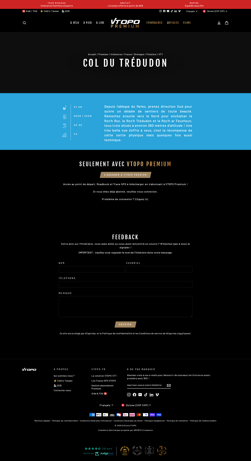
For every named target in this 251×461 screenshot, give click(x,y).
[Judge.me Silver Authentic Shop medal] (137, 450)
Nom (62, 263)
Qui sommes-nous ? (64, 375)
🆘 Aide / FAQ (29, 11)
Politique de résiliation (177, 421)
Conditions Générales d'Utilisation (96, 421)
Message (65, 293)
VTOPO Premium (175, 184)
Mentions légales (42, 421)
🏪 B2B (66, 11)
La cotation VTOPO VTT (104, 375)
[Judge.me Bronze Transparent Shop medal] (161, 450)
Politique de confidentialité (117, 333)
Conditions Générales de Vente (128, 421)
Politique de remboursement (203, 421)
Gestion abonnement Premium (103, 387)
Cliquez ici (141, 199)
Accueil (92, 54)
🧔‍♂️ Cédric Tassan (49, 11)
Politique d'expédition (155, 421)
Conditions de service (150, 333)
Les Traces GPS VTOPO (104, 380)
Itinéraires (155, 22)
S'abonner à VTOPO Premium (125, 175)
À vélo (74, 22)
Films (187, 22)
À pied (88, 22)
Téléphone (67, 278)
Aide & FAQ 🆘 (99, 393)
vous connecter (147, 191)
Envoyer (125, 324)
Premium (103, 54)
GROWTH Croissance (143, 430)
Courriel (133, 263)
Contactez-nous (62, 390)
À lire (100, 22)
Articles (173, 22)
